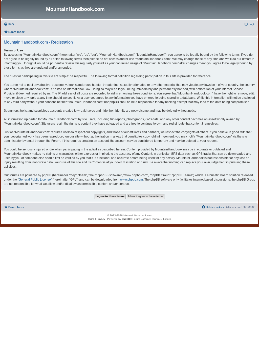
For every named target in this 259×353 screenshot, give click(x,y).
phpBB (126, 219)
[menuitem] (9, 24)
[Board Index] (24, 9)
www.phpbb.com (131, 179)
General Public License (35, 179)
